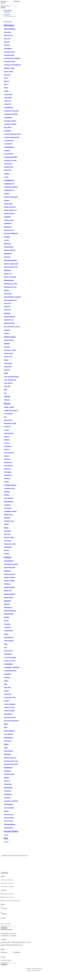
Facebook (10, 1)
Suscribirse (4, 928)
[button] (35, 25)
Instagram (23, 1)
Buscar (3, 7)
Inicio (8, 21)
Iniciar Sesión (7, 11)
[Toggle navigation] (1, 19)
